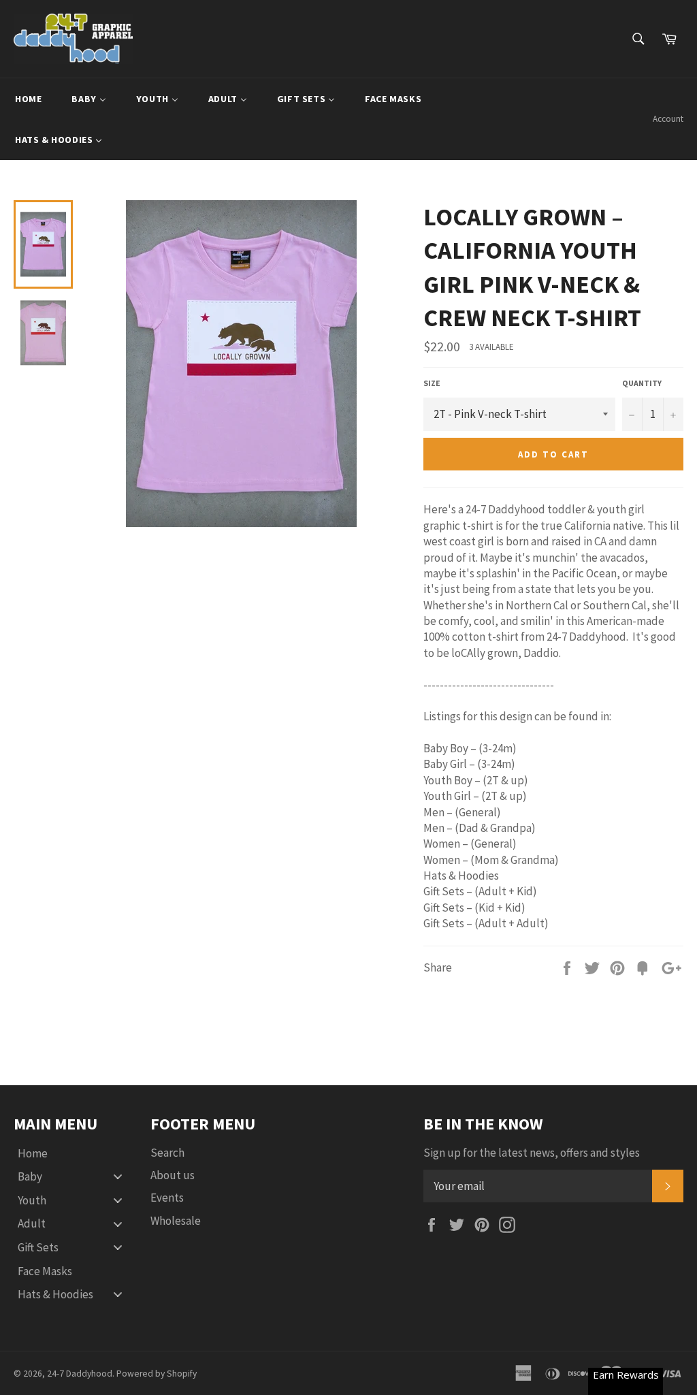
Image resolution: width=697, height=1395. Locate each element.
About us (172, 1175)
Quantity (642, 383)
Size (431, 383)
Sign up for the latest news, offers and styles (531, 1152)
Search (167, 1152)
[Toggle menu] (118, 1177)
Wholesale (175, 1220)
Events (167, 1197)
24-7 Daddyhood (79, 1373)
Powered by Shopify (156, 1373)
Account (668, 119)
